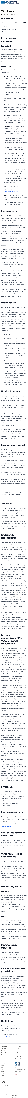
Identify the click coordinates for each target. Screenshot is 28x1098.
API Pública (3, 1073)
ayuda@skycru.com (10, 1037)
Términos (17, 1067)
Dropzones (17, 1050)
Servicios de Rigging (19, 1056)
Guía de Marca (18, 1071)
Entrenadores (17, 1048)
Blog (2, 1067)
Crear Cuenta (4, 1050)
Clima (2, 1054)
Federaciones (17, 1054)
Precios (2, 1071)
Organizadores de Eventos (20, 1052)
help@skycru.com (6, 826)
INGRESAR (3, 1048)
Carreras (3, 1075)
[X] (7, 1085)
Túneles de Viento (18, 1058)
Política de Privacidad (19, 1069)
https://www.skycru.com (11, 191)
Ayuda (2, 1069)
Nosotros (3, 1065)
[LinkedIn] (4, 1085)
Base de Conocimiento (6, 1052)
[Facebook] (2, 1085)
